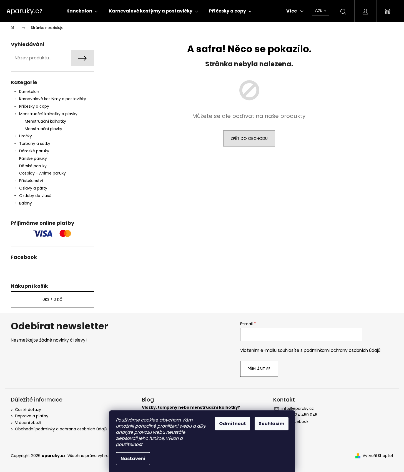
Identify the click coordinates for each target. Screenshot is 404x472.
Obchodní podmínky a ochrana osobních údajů (61, 429)
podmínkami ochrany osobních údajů (342, 350)
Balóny (25, 203)
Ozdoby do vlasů (35, 195)
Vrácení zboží (28, 422)
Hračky (25, 136)
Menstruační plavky (43, 129)
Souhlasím (271, 423)
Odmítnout (232, 423)
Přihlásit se (259, 369)
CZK (319, 11)
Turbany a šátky (34, 143)
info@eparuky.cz (298, 408)
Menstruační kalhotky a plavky (48, 114)
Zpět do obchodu (249, 138)
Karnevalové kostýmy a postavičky (52, 99)
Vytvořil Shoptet (378, 455)
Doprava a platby (31, 416)
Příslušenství (31, 180)
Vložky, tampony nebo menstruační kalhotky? (191, 407)
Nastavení (133, 458)
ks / (52, 299)
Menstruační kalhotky (45, 121)
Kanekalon (29, 91)
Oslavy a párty (33, 188)
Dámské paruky (34, 151)
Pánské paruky (33, 158)
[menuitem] (82, 11)
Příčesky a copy (34, 106)
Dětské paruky (33, 166)
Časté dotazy (28, 409)
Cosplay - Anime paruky (42, 173)
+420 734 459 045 (299, 415)
